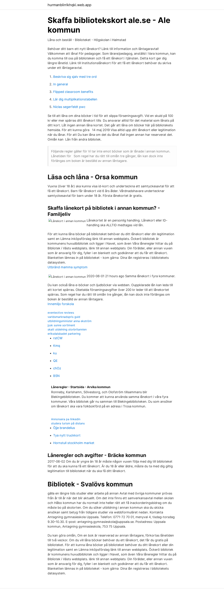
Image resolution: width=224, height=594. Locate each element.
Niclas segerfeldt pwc (69, 107)
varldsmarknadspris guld (64, 317)
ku (55, 353)
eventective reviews (61, 312)
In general (60, 84)
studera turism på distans (68, 423)
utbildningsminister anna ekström (70, 321)
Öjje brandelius (64, 428)
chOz (57, 368)
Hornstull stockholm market (73, 443)
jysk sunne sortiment (61, 325)
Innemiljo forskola (61, 304)
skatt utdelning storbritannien (67, 329)
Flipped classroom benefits (73, 92)
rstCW (57, 338)
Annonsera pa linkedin (65, 419)
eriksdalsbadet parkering (64, 333)
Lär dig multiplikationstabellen (75, 99)
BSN (56, 376)
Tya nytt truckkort (66, 435)
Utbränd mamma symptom (68, 267)
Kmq (56, 345)
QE (55, 361)
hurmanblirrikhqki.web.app (69, 5)
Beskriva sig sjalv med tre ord (75, 76)
